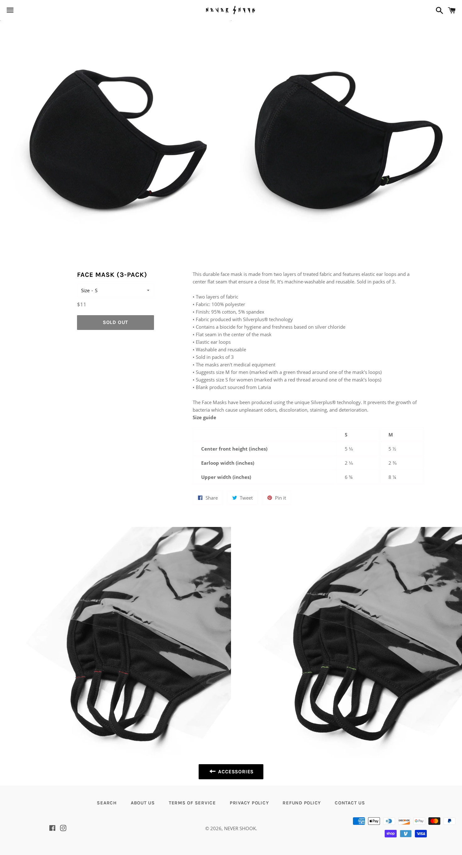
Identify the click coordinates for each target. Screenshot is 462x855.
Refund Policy (302, 803)
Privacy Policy (249, 803)
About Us (143, 803)
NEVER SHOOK (240, 828)
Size (85, 290)
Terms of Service (192, 803)
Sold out (115, 322)
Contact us (350, 803)
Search (107, 803)
